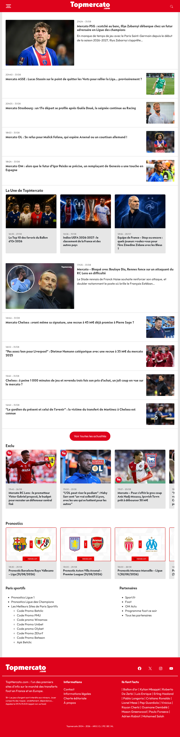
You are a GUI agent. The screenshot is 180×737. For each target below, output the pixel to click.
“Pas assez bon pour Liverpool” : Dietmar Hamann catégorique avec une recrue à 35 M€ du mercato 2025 (74, 353)
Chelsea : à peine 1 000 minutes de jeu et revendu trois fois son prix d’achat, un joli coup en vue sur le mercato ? (74, 382)
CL (99, 726)
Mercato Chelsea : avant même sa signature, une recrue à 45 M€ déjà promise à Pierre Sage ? (70, 322)
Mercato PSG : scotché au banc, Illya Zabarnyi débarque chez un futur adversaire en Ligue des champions (124, 28)
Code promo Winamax (32, 619)
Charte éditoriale (75, 698)
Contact (69, 689)
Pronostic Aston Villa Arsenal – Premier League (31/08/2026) (82, 572)
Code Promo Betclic (30, 611)
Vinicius (166, 702)
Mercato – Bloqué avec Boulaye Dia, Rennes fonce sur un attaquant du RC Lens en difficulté (125, 271)
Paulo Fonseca (158, 711)
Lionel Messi (129, 702)
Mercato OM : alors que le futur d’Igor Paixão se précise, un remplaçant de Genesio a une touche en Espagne (74, 168)
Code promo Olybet (30, 628)
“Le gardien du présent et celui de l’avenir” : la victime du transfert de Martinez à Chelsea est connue (71, 411)
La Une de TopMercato (24, 190)
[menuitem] (171, 6)
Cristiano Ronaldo (158, 698)
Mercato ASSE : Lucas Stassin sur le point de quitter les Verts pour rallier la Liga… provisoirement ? (74, 79)
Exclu (10, 445)
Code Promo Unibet (30, 624)
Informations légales (77, 694)
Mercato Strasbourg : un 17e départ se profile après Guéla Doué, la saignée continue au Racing (71, 108)
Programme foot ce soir (141, 611)
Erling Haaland (163, 694)
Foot (128, 602)
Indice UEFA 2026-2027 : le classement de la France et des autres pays (82, 241)
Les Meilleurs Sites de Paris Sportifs (34, 606)
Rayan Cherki (131, 707)
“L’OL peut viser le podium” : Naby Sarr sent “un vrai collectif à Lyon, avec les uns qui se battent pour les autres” (85, 498)
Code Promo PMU (29, 615)
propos (71, 702)
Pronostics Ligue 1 (22, 597)
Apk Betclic (24, 642)
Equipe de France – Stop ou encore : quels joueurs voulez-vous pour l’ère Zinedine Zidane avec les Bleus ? (140, 243)
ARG (94, 726)
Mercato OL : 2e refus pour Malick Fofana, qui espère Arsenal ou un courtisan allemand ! (66, 137)
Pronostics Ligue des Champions (32, 602)
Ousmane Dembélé (155, 707)
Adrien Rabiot (131, 716)
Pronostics (14, 523)
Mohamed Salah (153, 716)
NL (112, 726)
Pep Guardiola (149, 702)
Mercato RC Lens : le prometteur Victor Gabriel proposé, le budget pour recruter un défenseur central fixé (30, 498)
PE (104, 726)
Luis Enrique (143, 694)
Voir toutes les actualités (90, 436)
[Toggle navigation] (8, 6)
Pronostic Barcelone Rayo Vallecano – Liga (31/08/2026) (31, 572)
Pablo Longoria (133, 698)
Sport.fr (130, 597)
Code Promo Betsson (31, 637)
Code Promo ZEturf (30, 633)
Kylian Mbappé (150, 689)
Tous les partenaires (138, 615)
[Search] (171, 6)
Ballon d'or (130, 689)
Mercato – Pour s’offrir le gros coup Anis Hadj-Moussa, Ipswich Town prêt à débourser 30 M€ (140, 496)
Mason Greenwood (134, 711)
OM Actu (131, 606)
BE (108, 726)
